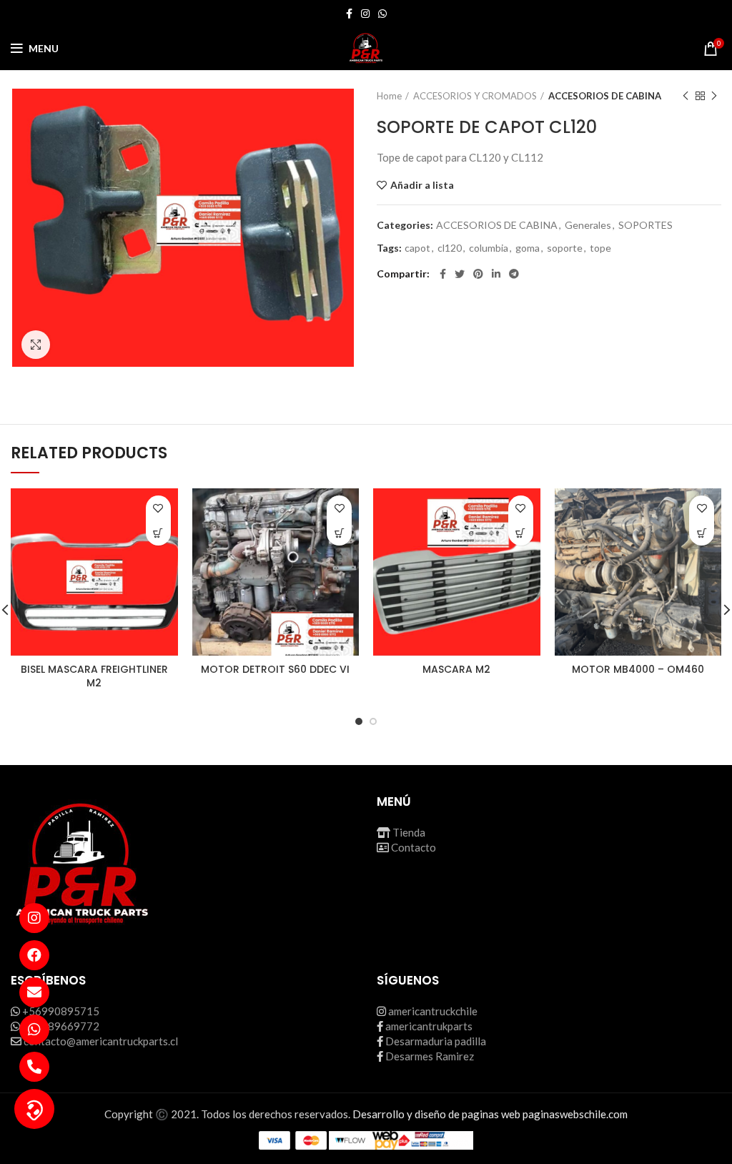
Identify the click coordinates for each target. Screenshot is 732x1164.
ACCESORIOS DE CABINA (604, 96)
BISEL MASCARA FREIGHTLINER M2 (94, 676)
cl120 (449, 248)
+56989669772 (60, 1026)
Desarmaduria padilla (435, 1041)
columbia (488, 248)
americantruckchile (433, 1011)
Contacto (413, 847)
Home (389, 96)
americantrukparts (429, 1026)
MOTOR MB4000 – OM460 (638, 669)
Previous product (685, 96)
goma (527, 248)
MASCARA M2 (456, 669)
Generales (588, 225)
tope (600, 248)
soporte (565, 248)
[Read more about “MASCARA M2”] (520, 533)
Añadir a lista (422, 185)
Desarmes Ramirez (429, 1056)
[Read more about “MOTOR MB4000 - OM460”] (701, 533)
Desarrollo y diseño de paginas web (436, 1114)
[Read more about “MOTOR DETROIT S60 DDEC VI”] (339, 533)
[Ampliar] (35, 344)
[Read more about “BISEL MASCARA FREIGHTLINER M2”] (158, 533)
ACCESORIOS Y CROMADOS (475, 96)
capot (417, 248)
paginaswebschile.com (575, 1114)
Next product (714, 96)
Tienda (408, 832)
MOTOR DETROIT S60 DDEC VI (275, 669)
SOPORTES (645, 225)
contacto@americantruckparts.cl (101, 1041)
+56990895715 (60, 1011)
